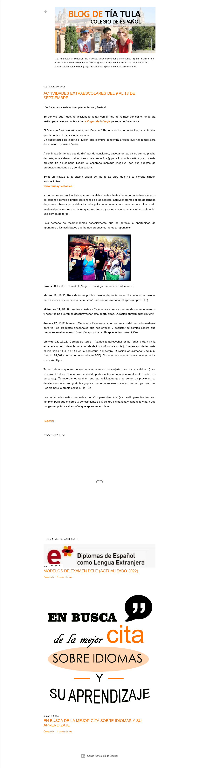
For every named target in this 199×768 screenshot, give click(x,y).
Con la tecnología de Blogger (102, 756)
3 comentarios (64, 577)
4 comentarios (64, 731)
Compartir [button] (49, 421)
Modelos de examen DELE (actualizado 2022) (91, 571)
